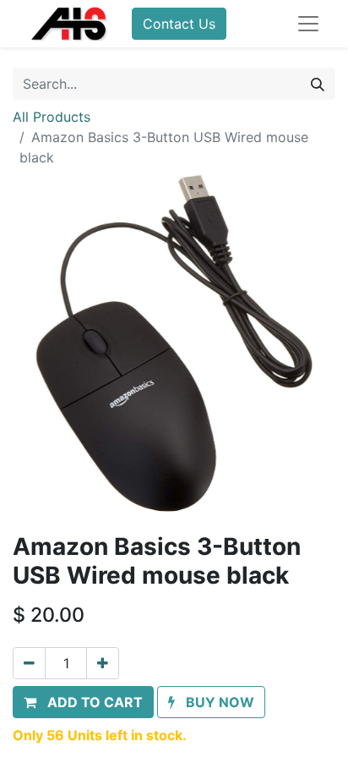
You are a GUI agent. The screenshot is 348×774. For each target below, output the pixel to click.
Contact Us (179, 23)
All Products (51, 116)
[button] (83, 702)
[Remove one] (29, 663)
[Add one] (102, 663)
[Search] (317, 84)
